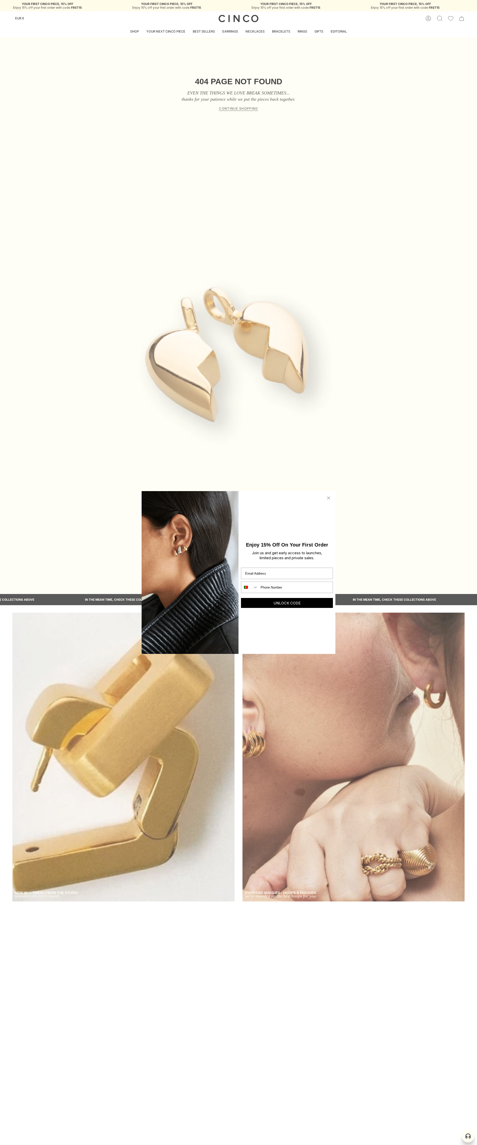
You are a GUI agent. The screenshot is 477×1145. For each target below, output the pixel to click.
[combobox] (249, 587)
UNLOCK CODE (287, 603)
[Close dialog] (328, 498)
